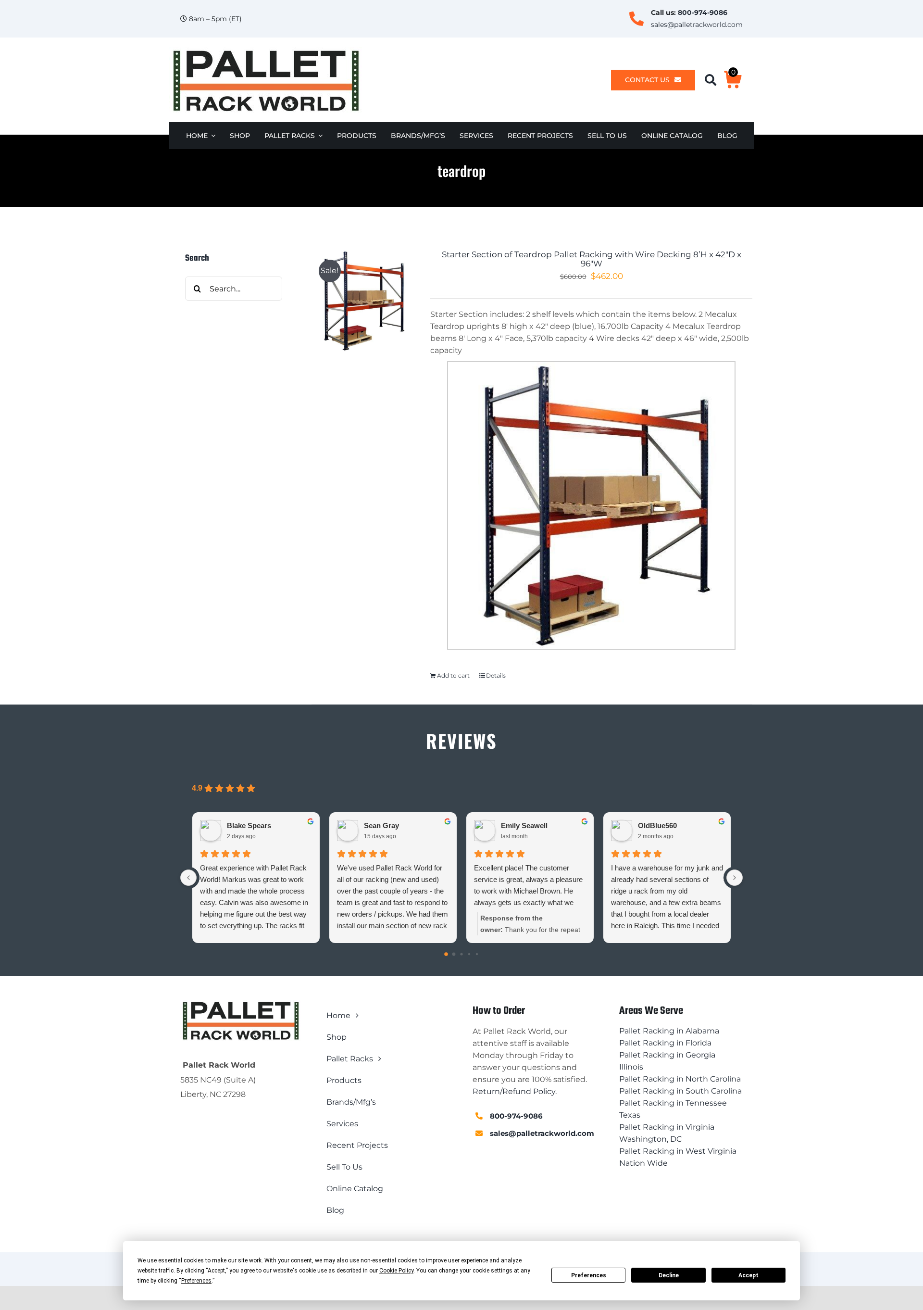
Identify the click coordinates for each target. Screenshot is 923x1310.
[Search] (714, 80)
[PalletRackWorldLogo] (265, 50)
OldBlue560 (657, 825)
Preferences (588, 1275)
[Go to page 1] (454, 954)
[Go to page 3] (469, 954)
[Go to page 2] (461, 954)
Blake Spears (249, 825)
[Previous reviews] (188, 877)
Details (496, 675)
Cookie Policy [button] (396, 1270)
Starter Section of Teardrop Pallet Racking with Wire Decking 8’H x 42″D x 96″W (591, 259)
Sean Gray (381, 825)
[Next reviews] (734, 877)
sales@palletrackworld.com (697, 24)
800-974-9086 (702, 12)
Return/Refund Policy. (515, 1091)
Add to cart (453, 675)
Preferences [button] (196, 1280)
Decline (669, 1275)
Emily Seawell (524, 825)
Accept (748, 1275)
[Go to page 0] (446, 955)
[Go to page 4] (477, 954)
